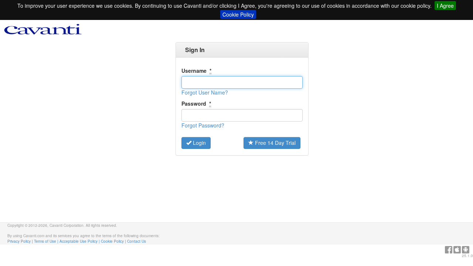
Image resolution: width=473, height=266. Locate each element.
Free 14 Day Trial (274, 142)
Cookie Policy (238, 14)
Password (196, 103)
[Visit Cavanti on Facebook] (448, 248)
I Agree (445, 5)
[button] (204, 92)
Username (196, 70)
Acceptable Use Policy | (80, 241)
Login (198, 142)
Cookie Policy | (114, 241)
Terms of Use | (46, 241)
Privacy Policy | (20, 241)
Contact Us (136, 241)
